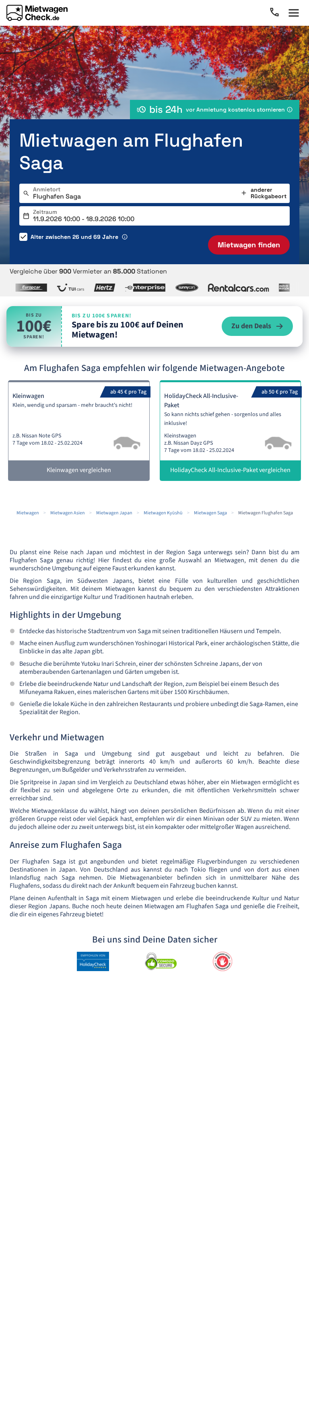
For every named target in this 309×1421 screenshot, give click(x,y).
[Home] (37, 13)
